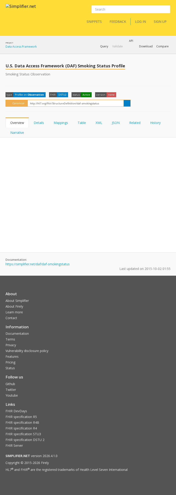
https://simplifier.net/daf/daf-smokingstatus (38, 264)
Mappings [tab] (61, 122)
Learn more (14, 312)
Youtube (12, 395)
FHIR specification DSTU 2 (25, 440)
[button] (104, 46)
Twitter (11, 389)
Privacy (11, 345)
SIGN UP (160, 21)
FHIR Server (14, 445)
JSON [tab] (116, 122)
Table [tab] (82, 122)
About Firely (14, 306)
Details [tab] (39, 122)
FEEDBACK (118, 21)
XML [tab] (99, 122)
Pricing (10, 362)
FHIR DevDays (16, 411)
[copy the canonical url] (127, 103)
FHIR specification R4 (21, 428)
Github (10, 384)
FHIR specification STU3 (23, 434)
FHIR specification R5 (21, 417)
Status (10, 368)
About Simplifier (17, 300)
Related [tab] (134, 122)
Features (12, 356)
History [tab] (155, 122)
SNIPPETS (94, 21)
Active (86, 94)
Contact (11, 318)
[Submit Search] (166, 9)
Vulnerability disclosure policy (27, 351)
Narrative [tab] (17, 132)
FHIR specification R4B (22, 422)
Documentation (17, 333)
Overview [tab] (17, 122)
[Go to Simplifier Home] (21, 9)
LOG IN (140, 21)
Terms (10, 339)
